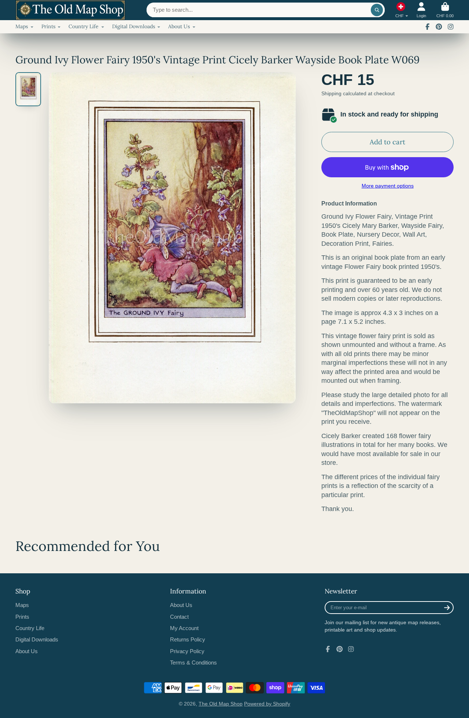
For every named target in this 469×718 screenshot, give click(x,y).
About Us (179, 26)
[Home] (70, 10)
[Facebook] (427, 26)
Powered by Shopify (267, 704)
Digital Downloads (133, 26)
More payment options (388, 186)
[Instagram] (450, 26)
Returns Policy (187, 639)
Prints (48, 26)
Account (421, 10)
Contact (179, 617)
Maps (21, 26)
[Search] (377, 10)
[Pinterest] (439, 26)
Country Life (84, 26)
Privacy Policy (187, 651)
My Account (184, 628)
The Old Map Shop (221, 704)
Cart (445, 10)
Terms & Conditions (193, 662)
